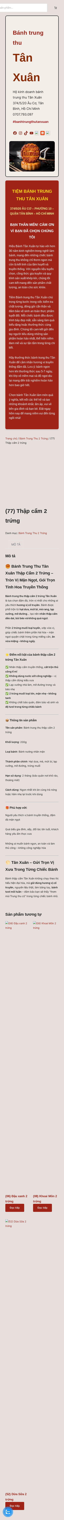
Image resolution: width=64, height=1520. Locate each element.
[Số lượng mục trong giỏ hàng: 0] (55, 8)
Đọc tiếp (15, 1207)
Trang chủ (11, 438)
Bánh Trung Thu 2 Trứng (33, 438)
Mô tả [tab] (15, 544)
